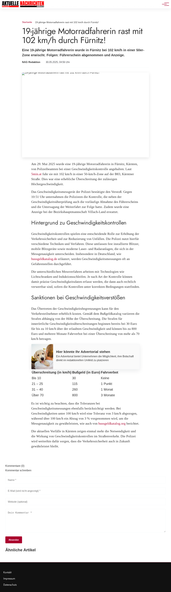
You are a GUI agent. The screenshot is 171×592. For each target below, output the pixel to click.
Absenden (14, 540)
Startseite (27, 22)
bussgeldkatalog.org (112, 423)
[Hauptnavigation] (164, 4)
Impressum (9, 578)
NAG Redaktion (31, 62)
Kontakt (7, 572)
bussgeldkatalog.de (44, 259)
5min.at (36, 174)
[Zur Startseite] (23, 6)
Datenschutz (10, 585)
